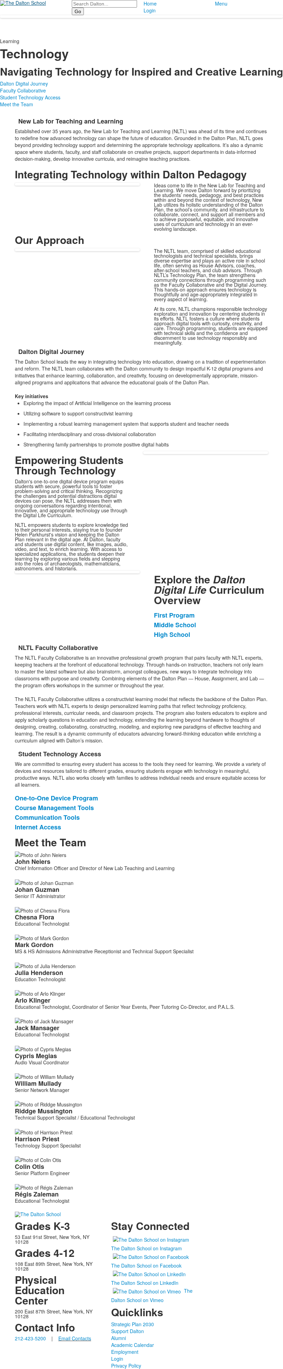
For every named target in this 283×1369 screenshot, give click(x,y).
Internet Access (38, 827)
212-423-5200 (30, 1338)
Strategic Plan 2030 (132, 1324)
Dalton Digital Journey (24, 83)
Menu (221, 3)
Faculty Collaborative (23, 90)
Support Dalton (127, 1331)
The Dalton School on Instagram (146, 1248)
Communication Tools (47, 817)
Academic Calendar (132, 1344)
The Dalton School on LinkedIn (144, 1282)
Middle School (175, 624)
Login (150, 10)
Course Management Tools (54, 807)
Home (150, 3)
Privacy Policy (126, 1365)
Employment (124, 1351)
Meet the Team (16, 104)
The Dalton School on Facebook (146, 1265)
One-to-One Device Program (56, 798)
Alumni (118, 1337)
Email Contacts (74, 1338)
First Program (174, 615)
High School (172, 634)
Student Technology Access (30, 97)
